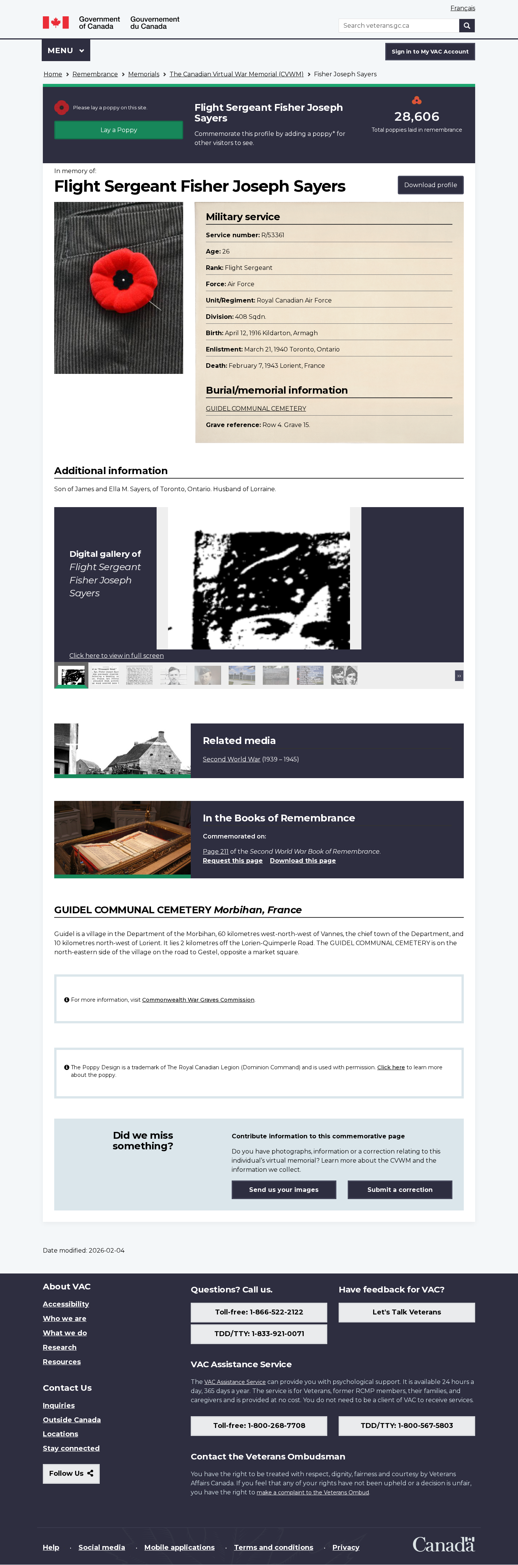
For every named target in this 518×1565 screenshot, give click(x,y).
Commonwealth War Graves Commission (198, 999)
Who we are (64, 1318)
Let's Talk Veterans (407, 1312)
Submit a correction (400, 1189)
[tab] (71, 675)
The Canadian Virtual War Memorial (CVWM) (237, 74)
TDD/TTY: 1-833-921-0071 (259, 1334)
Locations (60, 1434)
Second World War (232, 759)
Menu (61, 50)
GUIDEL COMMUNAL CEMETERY (256, 408)
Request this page (233, 860)
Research (60, 1347)
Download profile (430, 185)
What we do (65, 1333)
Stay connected (71, 1448)
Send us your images (284, 1189)
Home (53, 74)
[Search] (467, 26)
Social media (101, 1547)
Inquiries (59, 1405)
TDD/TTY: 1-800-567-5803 (407, 1426)
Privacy (346, 1547)
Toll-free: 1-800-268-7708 (259, 1426)
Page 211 (216, 851)
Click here (391, 1067)
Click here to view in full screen (116, 655)
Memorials (143, 74)
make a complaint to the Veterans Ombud (313, 1492)
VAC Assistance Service (235, 1382)
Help (51, 1547)
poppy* (323, 133)
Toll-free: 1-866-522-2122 (259, 1312)
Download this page (303, 860)
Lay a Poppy (118, 130)
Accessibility (66, 1304)
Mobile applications (179, 1547)
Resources (62, 1362)
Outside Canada (72, 1420)
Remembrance (95, 74)
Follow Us (74, 1476)
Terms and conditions (273, 1547)
